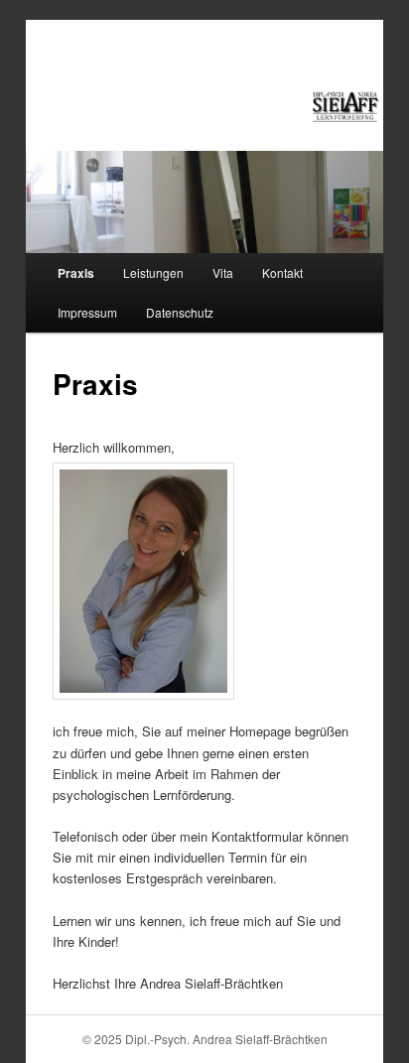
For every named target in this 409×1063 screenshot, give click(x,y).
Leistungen (153, 272)
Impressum (87, 312)
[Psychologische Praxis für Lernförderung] (345, 106)
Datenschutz (179, 312)
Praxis (76, 273)
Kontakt (282, 272)
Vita (222, 272)
